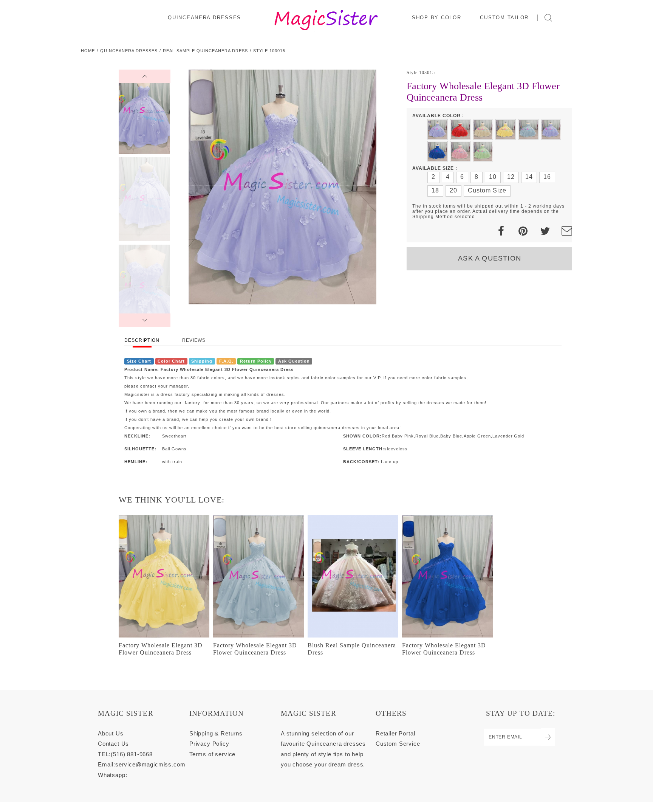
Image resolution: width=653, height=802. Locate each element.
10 (493, 177)
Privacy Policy (209, 743)
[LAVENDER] (551, 129)
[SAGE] (483, 151)
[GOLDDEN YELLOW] (505, 129)
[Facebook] (501, 231)
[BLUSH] (460, 151)
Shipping (201, 361)
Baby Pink (403, 436)
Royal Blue (427, 436)
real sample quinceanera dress (205, 50)
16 (547, 177)
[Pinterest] (523, 231)
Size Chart (139, 361)
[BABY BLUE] (528, 129)
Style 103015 (269, 50)
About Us (111, 733)
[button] (437, 17)
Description (141, 340)
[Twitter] (545, 231)
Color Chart (171, 361)
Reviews (194, 340)
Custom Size (487, 190)
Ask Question (294, 361)
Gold (519, 436)
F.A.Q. (226, 361)
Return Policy (256, 361)
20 (453, 190)
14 (529, 177)
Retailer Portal (395, 733)
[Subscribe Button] (548, 737)
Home (88, 50)
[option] (282, 187)
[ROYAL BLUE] (437, 151)
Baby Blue (451, 436)
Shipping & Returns (216, 733)
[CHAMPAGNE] (483, 129)
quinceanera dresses (129, 50)
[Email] (567, 231)
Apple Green (477, 436)
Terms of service (212, 754)
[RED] (460, 129)
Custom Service (398, 743)
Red (386, 436)
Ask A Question (489, 258)
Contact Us (113, 743)
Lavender (502, 436)
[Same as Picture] (437, 129)
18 (435, 190)
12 (511, 177)
